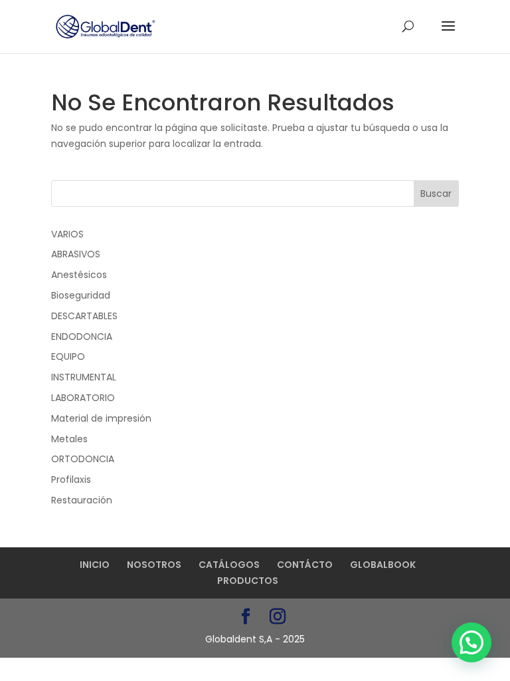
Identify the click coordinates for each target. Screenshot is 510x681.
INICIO (95, 564)
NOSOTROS (154, 564)
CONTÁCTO (305, 564)
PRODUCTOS (247, 580)
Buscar (436, 193)
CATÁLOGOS (229, 564)
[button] (471, 642)
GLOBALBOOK (383, 564)
